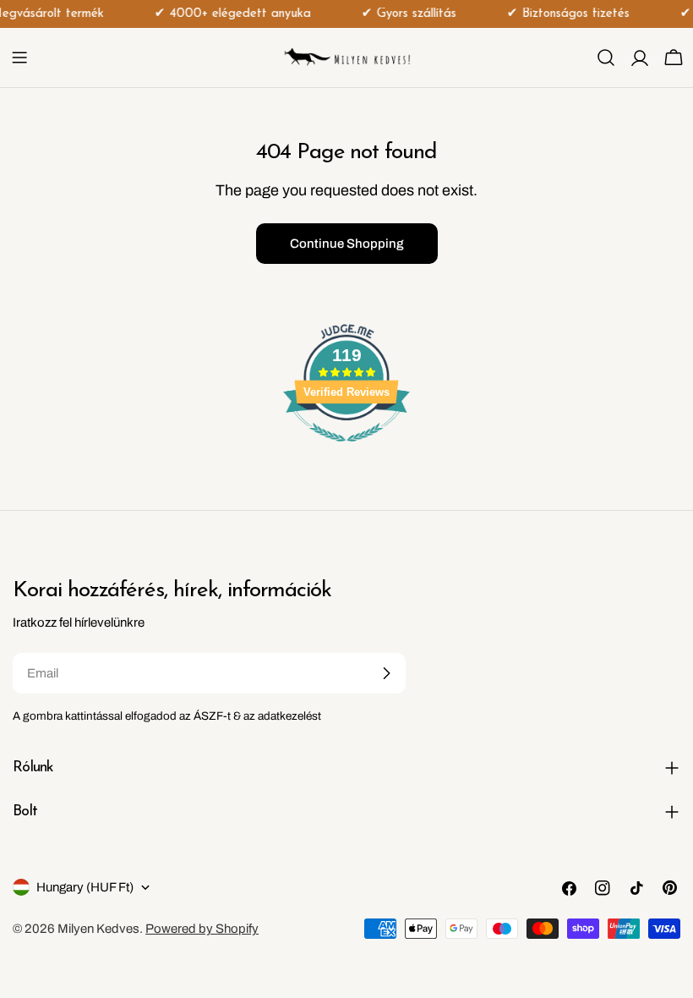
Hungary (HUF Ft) (85, 887)
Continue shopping (347, 243)
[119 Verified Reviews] (346, 451)
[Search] (606, 57)
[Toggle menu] (19, 57)
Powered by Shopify (202, 928)
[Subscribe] (386, 673)
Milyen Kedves (98, 928)
